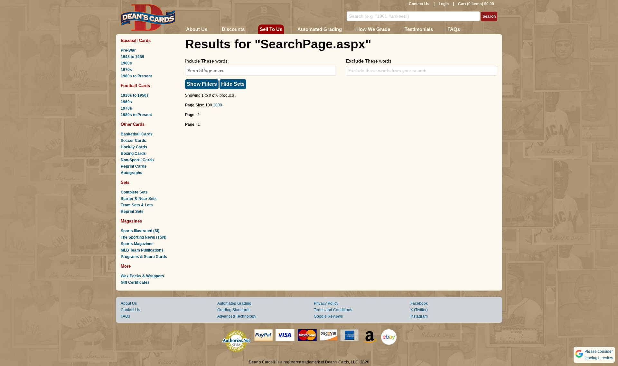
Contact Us (419, 4)
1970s (126, 69)
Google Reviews (328, 316)
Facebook (419, 303)
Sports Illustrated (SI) (140, 231)
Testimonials (419, 29)
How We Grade (373, 29)
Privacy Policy (326, 303)
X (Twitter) (419, 310)
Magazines (131, 221)
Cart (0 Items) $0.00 (476, 4)
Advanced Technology (236, 316)
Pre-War (128, 50)
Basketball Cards (137, 134)
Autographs (131, 173)
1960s (126, 63)
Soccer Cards (133, 140)
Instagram (419, 316)
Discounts (233, 29)
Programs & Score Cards (144, 256)
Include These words (206, 61)
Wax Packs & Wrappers (142, 276)
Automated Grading (319, 29)
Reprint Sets (132, 211)
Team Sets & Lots (137, 205)
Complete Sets (134, 192)
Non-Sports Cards (137, 160)
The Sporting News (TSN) (143, 237)
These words (368, 61)
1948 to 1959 (132, 56)
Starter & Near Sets (139, 198)
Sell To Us (271, 29)
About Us (196, 29)
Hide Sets (233, 84)
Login (444, 4)
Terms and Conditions (333, 310)
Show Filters (202, 84)
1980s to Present (136, 76)
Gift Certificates (135, 282)
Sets (125, 182)
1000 (217, 105)
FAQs (453, 29)
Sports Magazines (137, 244)
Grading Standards (233, 310)
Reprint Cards (133, 166)
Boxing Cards (133, 153)
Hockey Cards (134, 147)
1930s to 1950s (135, 95)
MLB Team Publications (142, 250)
